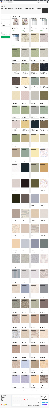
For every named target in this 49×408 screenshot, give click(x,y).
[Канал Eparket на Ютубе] (8, 404)
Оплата (7, 0)
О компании (10, 0)
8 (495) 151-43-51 (41, 2)
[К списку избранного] (46, 2)
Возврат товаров (3, 397)
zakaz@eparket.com (43, 400)
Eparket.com (4, 2)
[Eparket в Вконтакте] (6, 404)
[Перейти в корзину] (47, 2)
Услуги (1, 399)
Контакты (13, 0)
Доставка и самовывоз (3, 0)
